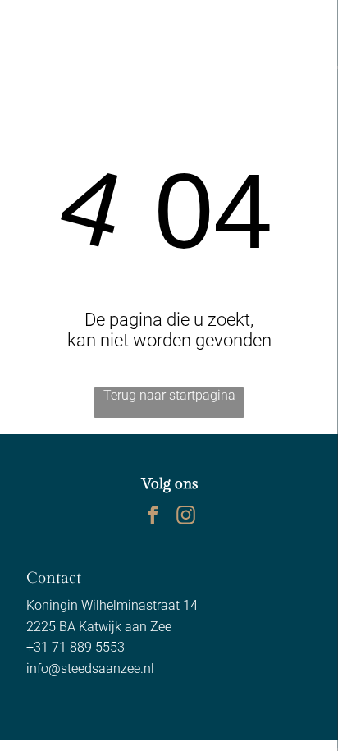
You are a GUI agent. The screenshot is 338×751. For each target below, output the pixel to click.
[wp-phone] (27, 34)
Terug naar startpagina (169, 395)
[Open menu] (268, 25)
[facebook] (153, 517)
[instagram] (185, 517)
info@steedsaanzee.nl (90, 668)
